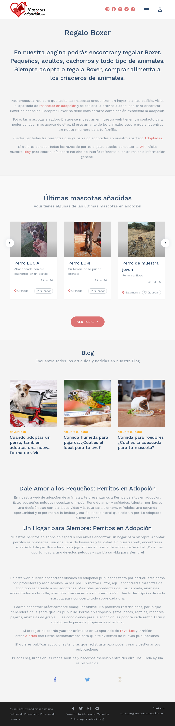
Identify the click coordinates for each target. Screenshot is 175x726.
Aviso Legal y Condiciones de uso (31, 708)
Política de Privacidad (23, 714)
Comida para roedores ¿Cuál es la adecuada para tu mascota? (140, 442)
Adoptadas (153, 138)
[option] (34, 260)
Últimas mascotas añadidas (88, 198)
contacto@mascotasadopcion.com (142, 713)
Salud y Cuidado (76, 432)
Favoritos (127, 631)
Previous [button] (10, 243)
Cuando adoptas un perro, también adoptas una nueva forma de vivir (30, 445)
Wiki (143, 147)
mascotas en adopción (57, 106)
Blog (27, 152)
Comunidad (18, 432)
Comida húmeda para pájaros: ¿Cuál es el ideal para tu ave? (86, 442)
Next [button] (165, 243)
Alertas (31, 636)
